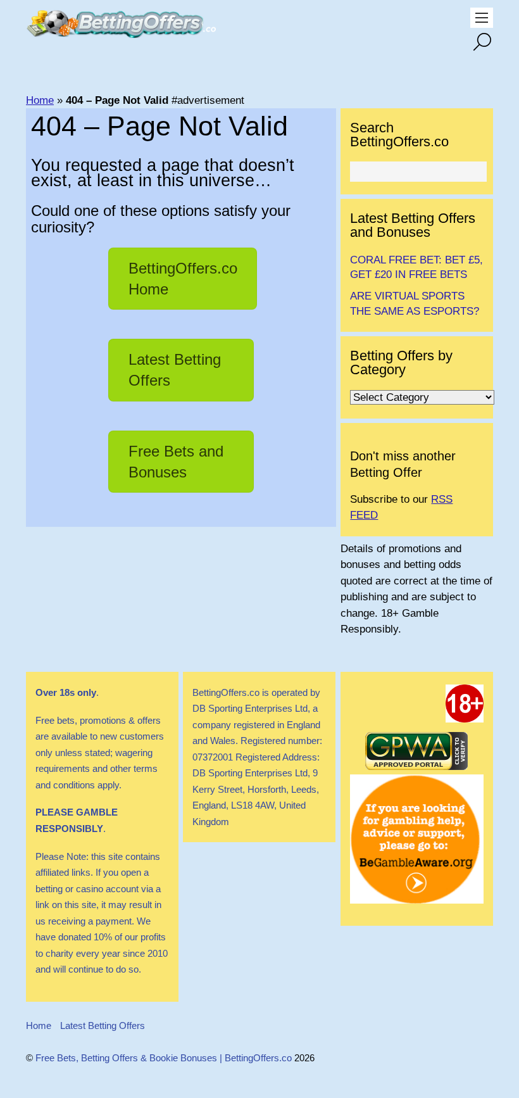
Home (40, 100)
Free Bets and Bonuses (175, 462)
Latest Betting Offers (174, 370)
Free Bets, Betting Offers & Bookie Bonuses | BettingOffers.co (163, 1057)
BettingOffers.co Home (182, 279)
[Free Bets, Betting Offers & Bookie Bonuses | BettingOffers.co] (121, 31)
